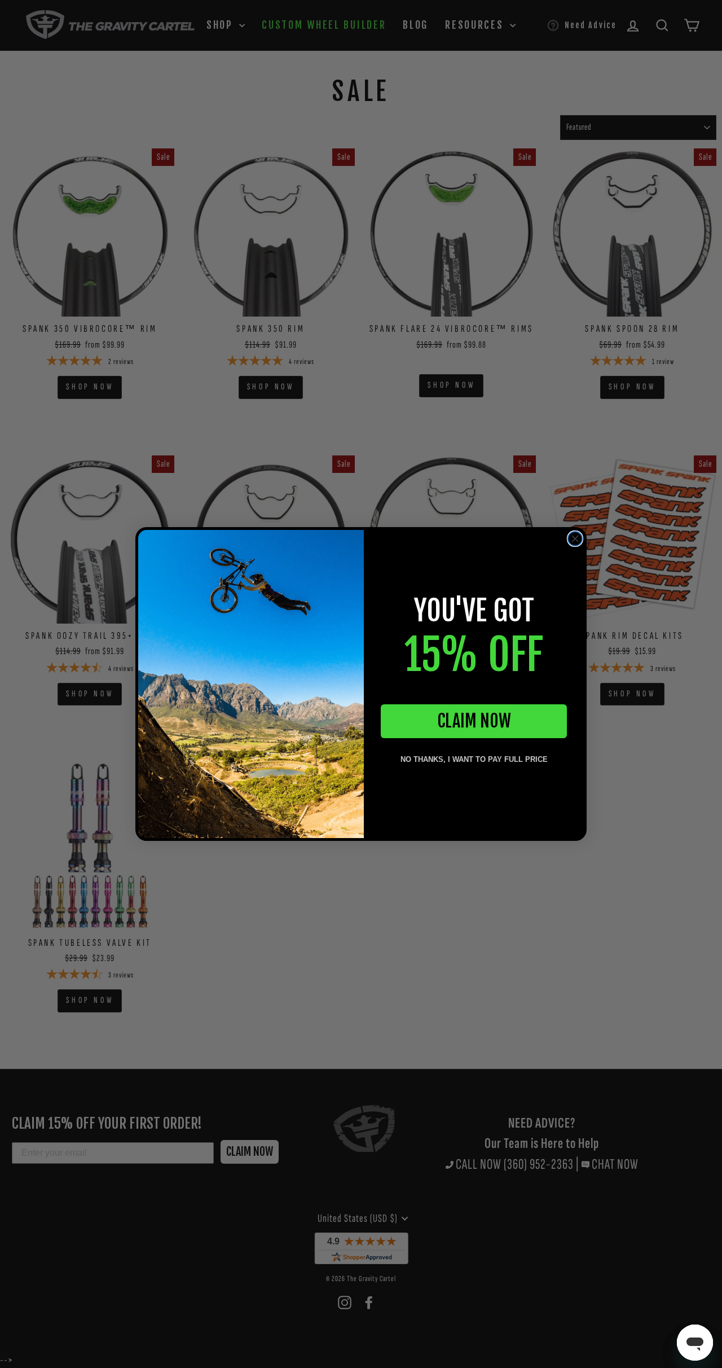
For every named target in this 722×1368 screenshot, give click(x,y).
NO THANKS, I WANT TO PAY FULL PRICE (474, 759)
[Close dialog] (575, 539)
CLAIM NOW (474, 721)
